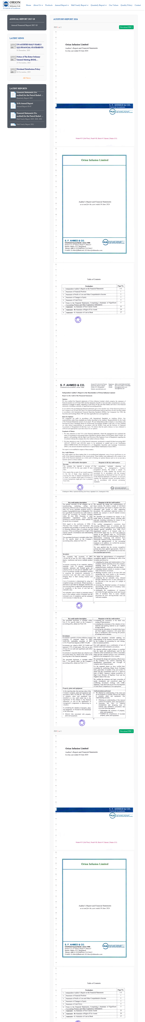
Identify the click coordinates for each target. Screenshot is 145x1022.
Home (28, 5)
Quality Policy (126, 5)
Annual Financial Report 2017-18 (24, 25)
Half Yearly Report (78, 5)
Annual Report (61, 5)
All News (27, 78)
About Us (37, 5)
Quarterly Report (98, 5)
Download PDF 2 (126, 731)
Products (49, 5)
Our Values (113, 5)
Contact (138, 5)
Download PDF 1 (126, 27)
